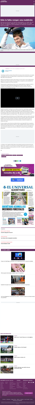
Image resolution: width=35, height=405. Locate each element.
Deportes (7, 68)
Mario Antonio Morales (5, 231)
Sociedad (2, 382)
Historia (31, 399)
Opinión (3, 229)
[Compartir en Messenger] (19, 161)
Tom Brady (3, 156)
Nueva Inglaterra (8, 155)
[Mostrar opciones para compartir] (34, 4)
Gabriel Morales (4, 236)
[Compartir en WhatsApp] (17, 161)
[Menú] (34, 1)
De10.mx (24, 383)
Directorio (4, 399)
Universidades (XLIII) (5, 243)
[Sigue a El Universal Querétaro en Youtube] (34, 382)
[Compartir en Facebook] (14, 161)
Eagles (3, 155)
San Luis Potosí (19, 382)
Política (1, 385)
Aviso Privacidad (26, 399)
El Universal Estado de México (20, 387)
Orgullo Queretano (13, 384)
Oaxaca (18, 383)
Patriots (14, 155)
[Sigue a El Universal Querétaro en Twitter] (30, 382)
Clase (24, 384)
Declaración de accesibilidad (17, 400)
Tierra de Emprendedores (12, 386)
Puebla (18, 384)
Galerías (6, 382)
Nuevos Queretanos (13, 388)
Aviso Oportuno (25, 388)
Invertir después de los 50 (6, 232)
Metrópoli (2, 387)
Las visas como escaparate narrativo (9, 238)
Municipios (2, 388)
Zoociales (11, 387)
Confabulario (25, 387)
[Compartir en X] (15, 161)
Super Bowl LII (19, 155)
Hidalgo (18, 385)
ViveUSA (24, 385)
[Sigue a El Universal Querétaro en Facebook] (29, 382)
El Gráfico (24, 382)
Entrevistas (11, 382)
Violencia (18, 399)
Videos (6, 383)
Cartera (1, 386)
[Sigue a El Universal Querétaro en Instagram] (32, 382)
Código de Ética (13, 399)
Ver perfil (7, 71)
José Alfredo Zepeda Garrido (6, 242)
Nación (1, 384)
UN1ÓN (24, 386)
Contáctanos (8, 399)
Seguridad (2, 383)
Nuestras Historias (13, 383)
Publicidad (22, 399)
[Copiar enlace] (20, 161)
